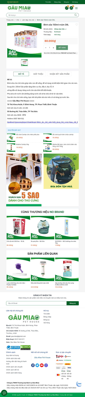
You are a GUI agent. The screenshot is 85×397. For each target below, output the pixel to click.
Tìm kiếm (48, 2)
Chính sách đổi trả (12, 370)
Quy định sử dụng (12, 355)
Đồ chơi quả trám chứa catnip (63, 134)
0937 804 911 (13, 2)
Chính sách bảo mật (13, 358)
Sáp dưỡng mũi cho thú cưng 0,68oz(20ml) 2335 (64, 284)
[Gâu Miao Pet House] (19, 8)
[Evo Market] (23, 180)
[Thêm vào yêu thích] (77, 24)
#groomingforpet (20, 122)
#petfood (10, 122)
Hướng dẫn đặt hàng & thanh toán (16, 362)
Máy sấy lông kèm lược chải (40, 283)
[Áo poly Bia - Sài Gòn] (42, 227)
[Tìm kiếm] (75, 15)
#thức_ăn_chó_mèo (44, 122)
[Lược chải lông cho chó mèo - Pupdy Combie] (18, 269)
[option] (24, 40)
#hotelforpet (31, 122)
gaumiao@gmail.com (18, 336)
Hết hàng (62, 47)
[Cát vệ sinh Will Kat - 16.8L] (18, 227)
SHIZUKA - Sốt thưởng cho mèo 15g (65, 242)
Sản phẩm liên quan (42, 253)
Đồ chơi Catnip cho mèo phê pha (27, 134)
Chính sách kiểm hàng (14, 373)
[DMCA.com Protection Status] (25, 347)
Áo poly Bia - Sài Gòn (38, 241)
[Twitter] (37, 365)
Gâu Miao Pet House (17, 342)
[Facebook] (33, 365)
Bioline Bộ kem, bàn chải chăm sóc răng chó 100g (65, 145)
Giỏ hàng (75, 2)
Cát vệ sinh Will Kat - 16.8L (15, 241)
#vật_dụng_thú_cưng (60, 122)
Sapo (71, 395)
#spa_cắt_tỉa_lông (76, 122)
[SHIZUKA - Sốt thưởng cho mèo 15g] (67, 227)
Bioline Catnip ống (22, 144)
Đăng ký (66, 2)
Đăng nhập (57, 2)
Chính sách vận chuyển (14, 367)
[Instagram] (46, 365)
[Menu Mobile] (77, 8)
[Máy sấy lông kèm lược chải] (42, 269)
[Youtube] (42, 365)
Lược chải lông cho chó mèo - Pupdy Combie (16, 284)
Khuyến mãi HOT (14, 130)
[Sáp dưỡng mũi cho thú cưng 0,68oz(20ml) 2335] (67, 269)
